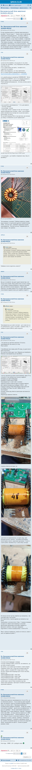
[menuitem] (6, 5)
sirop (2, 52)
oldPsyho (3, 234)
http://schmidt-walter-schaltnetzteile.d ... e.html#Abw (14, 74)
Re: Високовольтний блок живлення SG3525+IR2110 (14, 27)
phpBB (11, 763)
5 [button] (23, 18)
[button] (14, 19)
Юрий (2, 731)
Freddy (2, 21)
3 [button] (19, 18)
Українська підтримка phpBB (23, 765)
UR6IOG (2, 271)
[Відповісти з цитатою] (27, 23)
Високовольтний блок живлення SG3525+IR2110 (13, 12)
